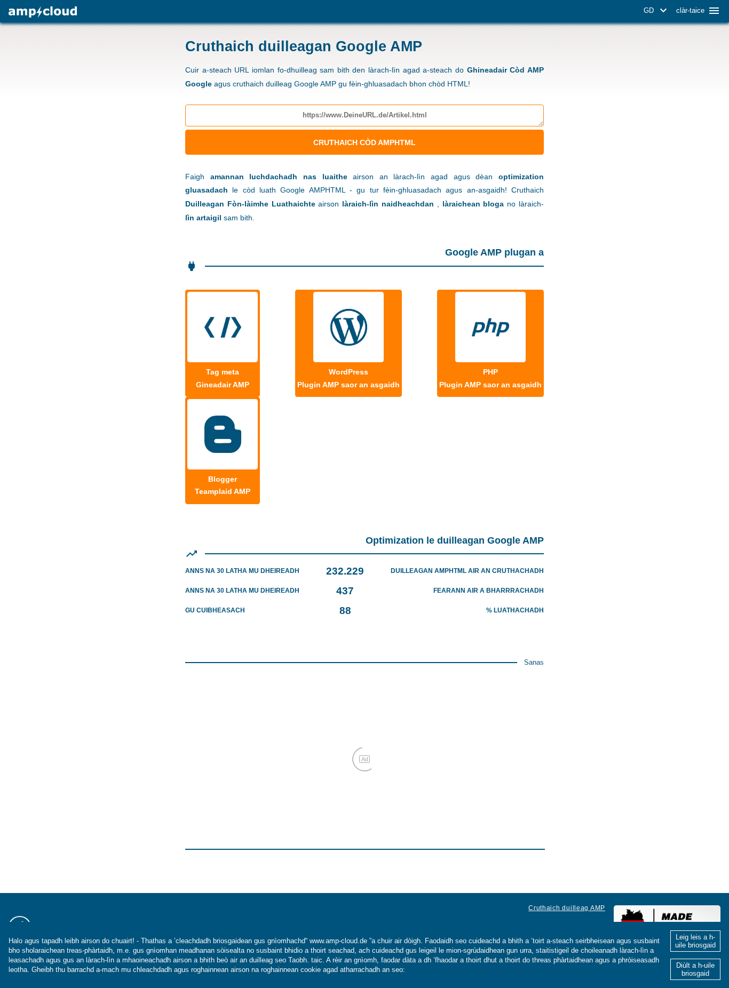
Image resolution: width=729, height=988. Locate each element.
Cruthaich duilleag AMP (566, 908)
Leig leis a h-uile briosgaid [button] (695, 941)
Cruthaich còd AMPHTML (364, 142)
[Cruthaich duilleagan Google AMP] (43, 12)
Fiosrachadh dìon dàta (444, 970)
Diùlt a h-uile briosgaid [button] (695, 969)
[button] (657, 10)
